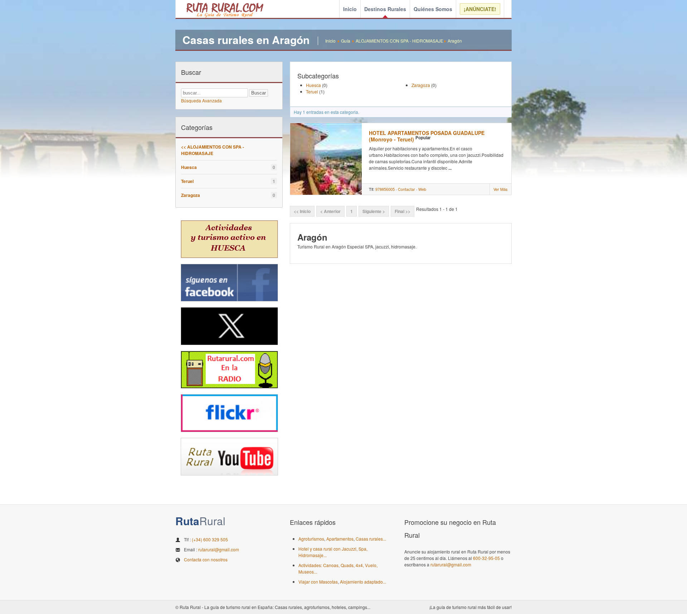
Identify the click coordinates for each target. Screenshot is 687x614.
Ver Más (500, 189)
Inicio (350, 9)
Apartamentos (340, 539)
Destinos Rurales (385, 9)
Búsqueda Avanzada (201, 100)
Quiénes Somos (433, 9)
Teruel (187, 181)
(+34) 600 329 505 (210, 539)
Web (422, 189)
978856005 (385, 189)
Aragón (455, 41)
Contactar (406, 189)
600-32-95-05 (486, 558)
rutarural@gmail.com (218, 549)
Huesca (189, 167)
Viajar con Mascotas (318, 582)
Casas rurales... (371, 539)
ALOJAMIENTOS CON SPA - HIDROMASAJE (399, 41)
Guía (345, 41)
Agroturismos (311, 539)
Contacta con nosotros (206, 559)
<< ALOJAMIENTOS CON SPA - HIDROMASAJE (212, 150)
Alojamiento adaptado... (363, 582)
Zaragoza (190, 195)
